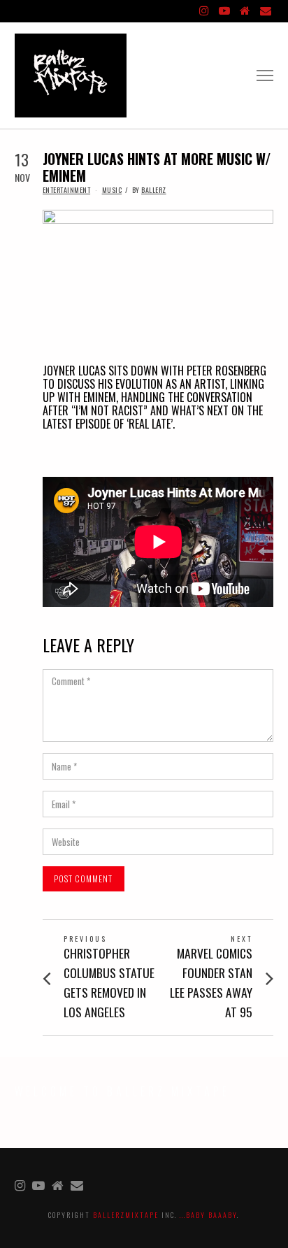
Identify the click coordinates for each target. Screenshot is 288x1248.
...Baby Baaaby (208, 1215)
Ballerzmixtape (126, 1215)
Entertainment (67, 190)
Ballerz (153, 190)
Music (112, 190)
